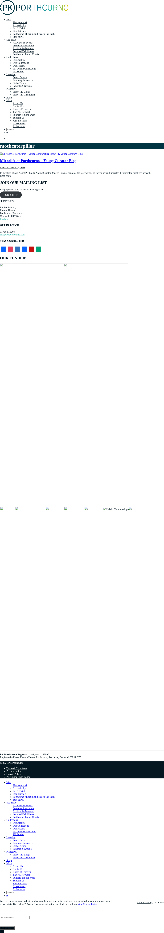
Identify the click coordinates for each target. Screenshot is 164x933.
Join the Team (20, 120)
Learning (11, 74)
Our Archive (19, 60)
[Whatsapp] (38, 249)
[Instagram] (10, 249)
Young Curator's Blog (72, 153)
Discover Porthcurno (23, 45)
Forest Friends (20, 77)
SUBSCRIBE (11, 195)
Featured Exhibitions (23, 51)
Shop (9, 97)
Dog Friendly (19, 31)
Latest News (19, 123)
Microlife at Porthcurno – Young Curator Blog (38, 161)
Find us (4, 219)
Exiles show (19, 126)
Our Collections (21, 62)
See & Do (11, 39)
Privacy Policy (13, 771)
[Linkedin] (24, 249)
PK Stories (18, 71)
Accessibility (19, 25)
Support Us (18, 117)
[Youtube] (31, 249)
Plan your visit (20, 22)
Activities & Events (23, 42)
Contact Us (18, 106)
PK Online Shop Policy (18, 777)
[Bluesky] (17, 249)
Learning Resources (23, 80)
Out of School (20, 83)
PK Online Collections (24, 68)
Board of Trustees (22, 109)
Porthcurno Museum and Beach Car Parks (34, 34)
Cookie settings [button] (144, 902)
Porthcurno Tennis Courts (26, 54)
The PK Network (21, 112)
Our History (19, 65)
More (9, 100)
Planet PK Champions (24, 94)
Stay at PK (18, 36)
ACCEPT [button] (159, 902)
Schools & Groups (22, 86)
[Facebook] (3, 249)
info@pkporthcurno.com (12, 234)
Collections (12, 57)
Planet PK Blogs (21, 91)
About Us (18, 103)
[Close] (2, 931)
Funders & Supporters (24, 114)
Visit (8, 19)
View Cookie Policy (87, 904)
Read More (5, 175)
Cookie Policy (13, 774)
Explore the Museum (23, 48)
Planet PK (11, 88)
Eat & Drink (19, 28)
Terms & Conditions (16, 768)
